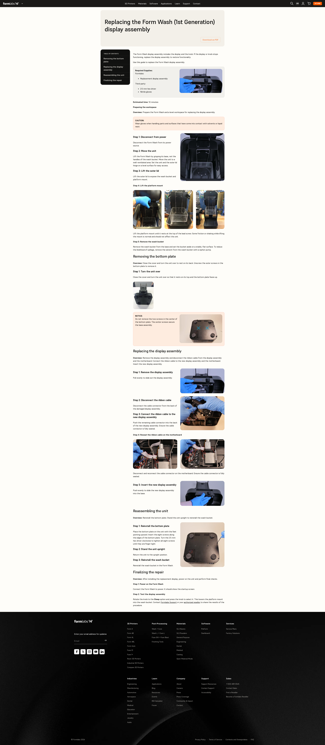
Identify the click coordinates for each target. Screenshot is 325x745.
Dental (179, 646)
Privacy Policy (200, 739)
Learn (177, 3)
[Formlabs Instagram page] (89, 651)
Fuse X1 (130, 650)
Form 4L (130, 637)
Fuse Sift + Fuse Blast (160, 637)
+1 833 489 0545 (232, 684)
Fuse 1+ (130, 654)
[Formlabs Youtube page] (95, 651)
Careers (180, 688)
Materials (142, 3)
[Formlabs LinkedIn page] (102, 651)
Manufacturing (133, 688)
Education (131, 709)
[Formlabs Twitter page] (83, 651)
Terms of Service (215, 739)
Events (154, 697)
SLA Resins (181, 629)
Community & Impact (185, 701)
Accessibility (206, 692)
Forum (154, 705)
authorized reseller (192, 602)
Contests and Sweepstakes (236, 739)
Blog (153, 688)
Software (154, 3)
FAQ (252, 739)
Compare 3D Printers (135, 667)
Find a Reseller (232, 692)
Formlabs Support (169, 602)
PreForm (204, 629)
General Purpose (183, 637)
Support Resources (208, 684)
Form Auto (131, 646)
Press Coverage (183, 697)
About (179, 684)
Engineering (181, 642)
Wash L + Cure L (158, 633)
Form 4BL (131, 642)
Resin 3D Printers (134, 659)
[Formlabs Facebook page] (76, 651)
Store (317, 3)
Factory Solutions (233, 633)
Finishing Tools (157, 642)
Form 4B (130, 633)
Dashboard (205, 633)
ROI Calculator (157, 701)
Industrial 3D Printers (135, 663)
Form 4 (130, 629)
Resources (156, 692)
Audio (129, 722)
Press (179, 692)
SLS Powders (182, 633)
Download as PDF (210, 39)
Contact (196, 3)
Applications (166, 3)
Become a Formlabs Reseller (237, 697)
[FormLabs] (11, 3)
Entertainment (132, 714)
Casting (180, 654)
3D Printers (130, 3)
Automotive (131, 692)
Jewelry (130, 718)
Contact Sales (231, 688)
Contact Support (207, 688)
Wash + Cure (157, 629)
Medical (180, 650)
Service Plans (231, 629)
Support (186, 3)
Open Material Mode (185, 659)
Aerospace (131, 697)
